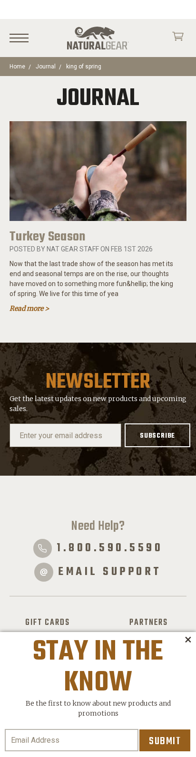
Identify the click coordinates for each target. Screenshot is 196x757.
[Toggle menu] (19, 38)
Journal (46, 66)
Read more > (29, 308)
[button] (188, 640)
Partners (148, 622)
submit (165, 741)
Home (17, 66)
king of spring (83, 66)
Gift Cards (47, 622)
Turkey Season (47, 237)
